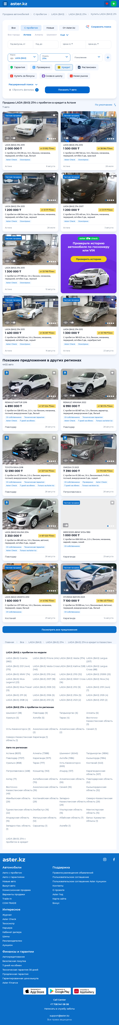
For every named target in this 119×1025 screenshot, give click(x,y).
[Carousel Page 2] (19, 126)
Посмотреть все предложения (59, 629)
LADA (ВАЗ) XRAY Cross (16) (73, 681)
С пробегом (31, 27)
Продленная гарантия (15, 974)
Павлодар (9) (40, 713)
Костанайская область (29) (45, 800)
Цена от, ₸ (68, 44)
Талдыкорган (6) (69, 713)
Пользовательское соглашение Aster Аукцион (79, 881)
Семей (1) (91, 729)
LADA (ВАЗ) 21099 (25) (98, 674)
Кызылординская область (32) (96, 789)
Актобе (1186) (67, 758)
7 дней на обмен (12, 965)
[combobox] (23, 57)
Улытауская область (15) (71, 811)
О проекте (58, 890)
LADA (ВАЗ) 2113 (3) (43, 700)
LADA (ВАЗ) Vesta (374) (72, 658)
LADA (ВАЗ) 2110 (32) (71, 674)
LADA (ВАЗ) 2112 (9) (70, 687)
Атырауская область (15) (17, 819)
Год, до (39, 44)
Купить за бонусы (24, 76)
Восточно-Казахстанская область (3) (99, 721)
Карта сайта (59, 898)
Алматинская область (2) (72, 731)
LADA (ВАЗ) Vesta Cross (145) (46, 668)
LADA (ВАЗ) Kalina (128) (73, 666)
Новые (50, 27)
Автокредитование (13, 956)
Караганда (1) (40, 737)
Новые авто (9, 881)
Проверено (43, 67)
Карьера (7, 927)
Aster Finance (10, 982)
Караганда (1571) (42, 758)
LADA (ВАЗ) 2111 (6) (16, 695)
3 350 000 (13, 535)
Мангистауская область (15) (95, 811)
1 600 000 (13, 600)
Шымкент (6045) (69, 753)
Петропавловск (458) (18, 771)
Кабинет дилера (11, 932)
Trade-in (7, 898)
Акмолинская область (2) (45, 731)
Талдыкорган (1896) (97, 753)
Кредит (66, 67)
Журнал (7, 914)
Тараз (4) (65, 717)
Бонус (56, 903)
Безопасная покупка (14, 961)
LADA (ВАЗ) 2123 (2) (70, 700)
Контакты (58, 885)
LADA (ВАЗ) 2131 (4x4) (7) (98, 689)
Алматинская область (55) (72, 781)
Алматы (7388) (41, 753)
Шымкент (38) (14, 713)
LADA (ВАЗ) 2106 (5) (44, 695)
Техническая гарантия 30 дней (20, 969)
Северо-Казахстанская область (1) (19, 739)
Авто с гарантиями (13, 877)
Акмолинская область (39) (45, 789)
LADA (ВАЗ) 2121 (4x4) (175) (18, 668)
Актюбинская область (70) (45, 781)
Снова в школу (53, 76)
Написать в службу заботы (59, 1008)
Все (13, 27)
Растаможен (89, 67)
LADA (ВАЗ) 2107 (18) (44, 679)
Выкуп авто (8, 885)
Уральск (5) (12, 717)
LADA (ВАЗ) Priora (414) (46, 658)
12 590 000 (14, 471)
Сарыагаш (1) (40, 825)
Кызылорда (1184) (96, 758)
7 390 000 (71, 471)
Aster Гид (58, 894)
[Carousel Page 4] (41, 126)
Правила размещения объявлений (73, 872)
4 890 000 (13, 406)
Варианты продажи (13, 894)
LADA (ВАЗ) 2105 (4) (97, 695)
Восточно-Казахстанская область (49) (19, 790)
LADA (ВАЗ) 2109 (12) (44, 687)
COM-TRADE (9, 903)
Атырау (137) (66, 771)
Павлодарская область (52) (99, 781)
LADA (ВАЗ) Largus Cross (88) (96, 668)
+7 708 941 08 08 (59, 1004)
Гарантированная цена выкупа (20, 978)
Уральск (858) (14, 763)
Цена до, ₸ (93, 44)
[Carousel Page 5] (52, 126)
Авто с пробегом (12, 872)
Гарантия (19, 67)
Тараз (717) (39, 763)
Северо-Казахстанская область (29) (99, 800)
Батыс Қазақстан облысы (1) (96, 819)
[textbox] (23, 57)
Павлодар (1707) (15, 758)
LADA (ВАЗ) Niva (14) (97, 679)
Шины (6, 936)
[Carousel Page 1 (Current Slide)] (8, 126)
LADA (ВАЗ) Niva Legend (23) (15, 681)
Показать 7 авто (67, 89)
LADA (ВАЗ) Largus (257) (96, 660)
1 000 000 (71, 535)
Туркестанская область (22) (19, 811)
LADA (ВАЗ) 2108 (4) (17, 700)
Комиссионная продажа (16, 890)
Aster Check (9, 919)
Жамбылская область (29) (18, 800)
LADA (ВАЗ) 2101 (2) (97, 700)
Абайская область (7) (72, 817)
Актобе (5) (38, 717)
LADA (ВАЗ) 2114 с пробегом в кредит (17, 840)
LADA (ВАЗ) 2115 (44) (44, 674)
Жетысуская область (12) (44, 819)
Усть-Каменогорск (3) (18, 729)
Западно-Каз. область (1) (18, 827)
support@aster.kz (59, 1015)
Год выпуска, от (17, 44)
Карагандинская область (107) (95, 773)
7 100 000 (71, 600)
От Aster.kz (69, 27)
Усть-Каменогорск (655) (70, 765)
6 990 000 (71, 406)
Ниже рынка (80, 76)
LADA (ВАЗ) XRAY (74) (18, 674)
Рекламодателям (12, 940)
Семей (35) (66, 787)
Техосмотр (8, 923)
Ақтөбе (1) (65, 825)
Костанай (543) (94, 763)
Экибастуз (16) (41, 809)
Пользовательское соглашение (71, 877)
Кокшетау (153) (41, 771)
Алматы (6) (92, 713)
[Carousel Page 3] (30, 126)
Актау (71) (11, 779)
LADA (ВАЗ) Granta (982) (16, 660)
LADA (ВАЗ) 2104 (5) (70, 695)
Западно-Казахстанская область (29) (73, 801)
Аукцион (7, 945)
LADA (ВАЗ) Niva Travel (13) (19, 689)
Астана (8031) (13, 753)
